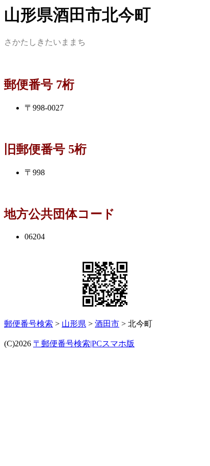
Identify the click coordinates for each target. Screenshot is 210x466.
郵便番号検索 (28, 323)
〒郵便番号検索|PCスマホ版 (84, 343)
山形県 (74, 323)
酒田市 (107, 323)
